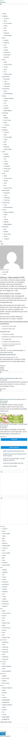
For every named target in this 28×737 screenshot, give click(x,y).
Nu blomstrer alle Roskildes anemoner (13, 463)
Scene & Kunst (8, 64)
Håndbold (6, 43)
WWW (5, 101)
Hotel (5, 91)
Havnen (6, 67)
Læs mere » (3, 389)
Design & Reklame (9, 98)
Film (5, 72)
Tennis (6, 47)
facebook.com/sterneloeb (8, 354)
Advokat (4, 692)
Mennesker (5, 113)
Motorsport (7, 52)
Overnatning (5, 89)
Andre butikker (8, 35)
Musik (5, 62)
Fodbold (6, 40)
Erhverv (4, 96)
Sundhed (6, 57)
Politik (5, 122)
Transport (6, 125)
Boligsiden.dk (5, 702)
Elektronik (6, 33)
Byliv (5, 115)
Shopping (4, 16)
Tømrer (6, 105)
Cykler (5, 26)
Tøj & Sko (6, 18)
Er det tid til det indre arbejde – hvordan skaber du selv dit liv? (14, 459)
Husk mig (3, 731)
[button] (14, 366)
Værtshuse (7, 84)
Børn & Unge (7, 120)
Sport (5, 21)
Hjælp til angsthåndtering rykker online (11, 378)
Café (5, 81)
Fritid (5, 69)
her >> (23, 350)
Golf (5, 45)
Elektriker (6, 108)
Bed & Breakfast (8, 93)
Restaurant (7, 79)
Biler (5, 28)
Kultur (3, 59)
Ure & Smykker (8, 23)
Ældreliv (6, 118)
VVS (5, 103)
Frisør (5, 30)
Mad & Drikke (5, 76)
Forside (4, 13)
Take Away (7, 86)
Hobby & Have (8, 74)
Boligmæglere (8, 110)
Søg (1, 241)
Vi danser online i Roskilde (10, 466)
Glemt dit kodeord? (5, 736)
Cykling (6, 50)
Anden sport (7, 55)
